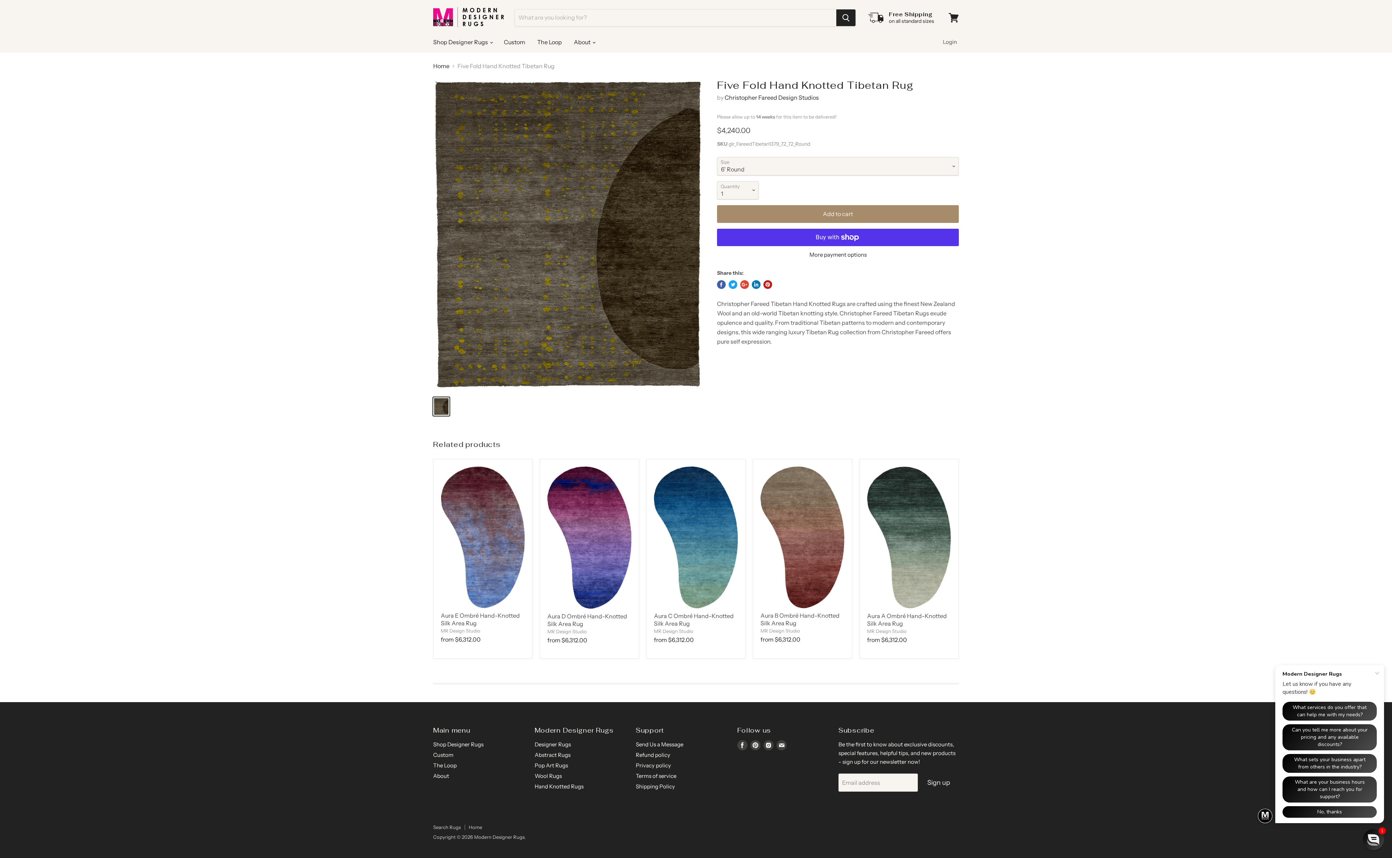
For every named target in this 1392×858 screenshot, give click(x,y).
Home (441, 66)
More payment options (838, 255)
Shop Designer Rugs (461, 42)
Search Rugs (447, 827)
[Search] (846, 17)
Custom (514, 42)
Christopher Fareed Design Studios (772, 97)
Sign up (938, 783)
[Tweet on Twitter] (733, 284)
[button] (1373, 839)
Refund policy (653, 754)
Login (950, 41)
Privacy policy (653, 765)
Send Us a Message (659, 744)
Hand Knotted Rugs (559, 786)
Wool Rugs (548, 775)
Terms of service (656, 775)
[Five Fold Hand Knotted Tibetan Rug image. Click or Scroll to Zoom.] (568, 234)
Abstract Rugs (553, 754)
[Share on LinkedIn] (756, 284)
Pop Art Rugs (551, 765)
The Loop (549, 42)
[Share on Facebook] (721, 284)
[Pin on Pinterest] (767, 284)
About (583, 42)
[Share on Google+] (744, 284)
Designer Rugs (553, 744)
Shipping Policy (655, 786)
